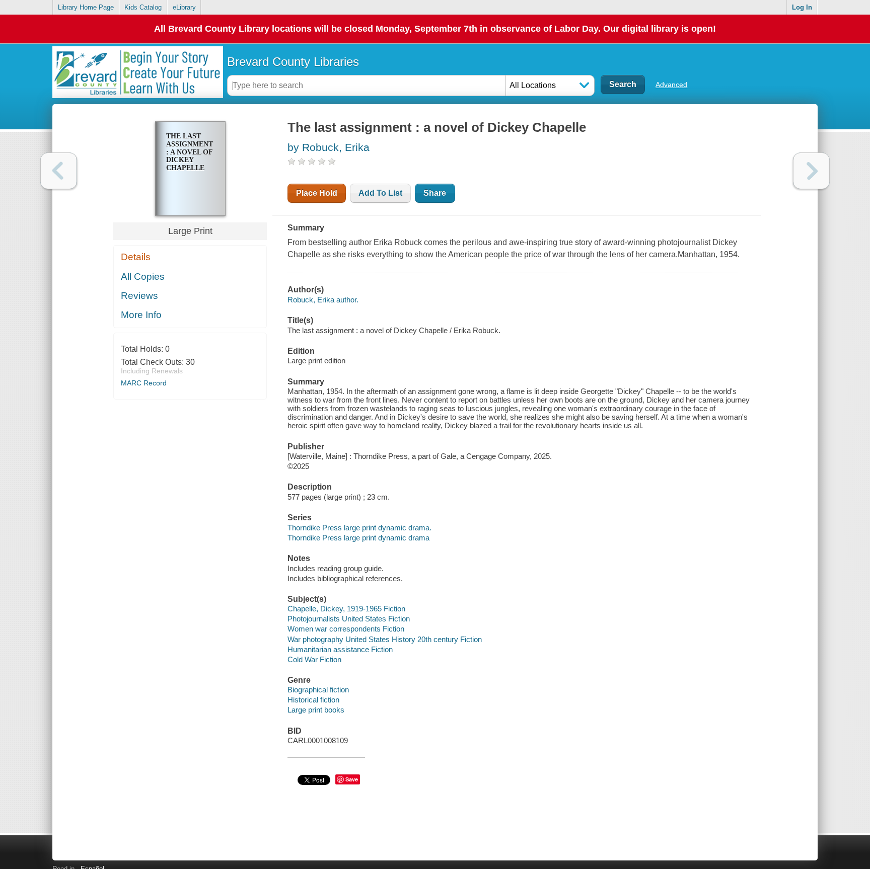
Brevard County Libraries (293, 61)
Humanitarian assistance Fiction (340, 649)
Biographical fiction (318, 689)
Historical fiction (313, 699)
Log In (802, 7)
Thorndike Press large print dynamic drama (358, 537)
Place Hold (316, 193)
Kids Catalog (143, 7)
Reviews (139, 295)
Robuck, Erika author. (322, 299)
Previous (58, 170)
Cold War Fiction (314, 659)
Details (136, 257)
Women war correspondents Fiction (345, 628)
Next (811, 170)
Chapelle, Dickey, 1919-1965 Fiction (346, 608)
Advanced (671, 85)
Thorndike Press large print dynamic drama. (359, 527)
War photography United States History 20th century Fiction (384, 639)
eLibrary (184, 7)
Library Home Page (86, 7)
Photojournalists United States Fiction (348, 618)
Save (351, 779)
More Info (141, 314)
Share (434, 193)
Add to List (380, 193)
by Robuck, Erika (328, 147)
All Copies (143, 276)
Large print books (315, 709)
